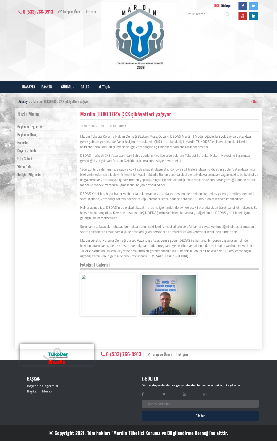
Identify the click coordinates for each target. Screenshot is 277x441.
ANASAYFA (28, 87)
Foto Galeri (24, 158)
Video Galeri (25, 166)
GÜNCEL (66, 87)
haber (118, 193)
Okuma (121, 125)
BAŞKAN (46, 87)
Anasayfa (24, 101)
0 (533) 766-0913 (37, 11)
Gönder (200, 415)
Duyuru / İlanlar (27, 150)
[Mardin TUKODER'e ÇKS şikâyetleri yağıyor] (108, 294)
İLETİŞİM (105, 87)
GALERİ (85, 87)
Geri (255, 101)
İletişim (91, 11)
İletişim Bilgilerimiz (30, 174)
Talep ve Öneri (71, 11)
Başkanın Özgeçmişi (30, 126)
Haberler (23, 142)
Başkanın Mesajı (27, 134)
